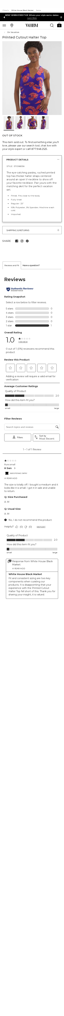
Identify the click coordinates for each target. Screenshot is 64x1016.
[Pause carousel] (61, 17)
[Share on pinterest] (27, 241)
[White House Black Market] (31, 25)
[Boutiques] (12, 25)
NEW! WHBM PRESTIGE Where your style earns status (32, 15)
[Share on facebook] (16, 241)
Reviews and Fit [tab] (11, 265)
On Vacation (13, 32)
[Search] (52, 25)
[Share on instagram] (22, 241)
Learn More (32, 18)
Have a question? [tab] (31, 265)
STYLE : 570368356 (15, 166)
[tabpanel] (32, 438)
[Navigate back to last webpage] (5, 32)
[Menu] (4, 25)
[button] (59, 25)
